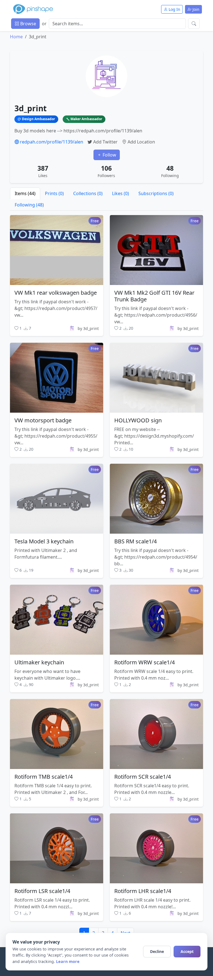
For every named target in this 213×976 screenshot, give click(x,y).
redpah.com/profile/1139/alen (51, 142)
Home (16, 37)
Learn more (68, 961)
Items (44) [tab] (25, 193)
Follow (109, 155)
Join (195, 9)
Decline (157, 951)
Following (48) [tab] (29, 205)
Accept (187, 951)
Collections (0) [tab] (88, 193)
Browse (27, 24)
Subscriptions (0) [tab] (156, 193)
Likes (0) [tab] (120, 193)
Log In (174, 9)
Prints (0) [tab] (54, 193)
